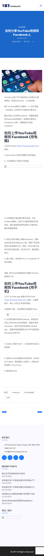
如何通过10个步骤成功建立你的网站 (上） (19, 487)
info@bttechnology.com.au (16, 452)
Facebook (16, 392)
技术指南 (22, 27)
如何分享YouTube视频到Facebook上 (17, 501)
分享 (8, 398)
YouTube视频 (29, 392)
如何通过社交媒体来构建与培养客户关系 (18, 494)
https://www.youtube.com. (28, 146)
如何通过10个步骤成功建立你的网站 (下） (19, 480)
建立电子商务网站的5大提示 (13, 473)
